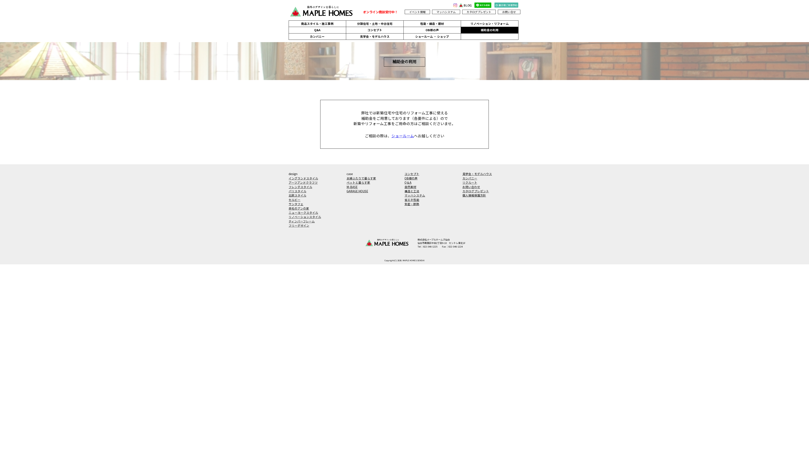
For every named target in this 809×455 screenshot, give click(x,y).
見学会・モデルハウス (375, 36)
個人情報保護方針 (474, 195)
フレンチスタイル (300, 187)
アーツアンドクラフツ (303, 182)
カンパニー (317, 36)
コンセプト (374, 30)
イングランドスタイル (303, 178)
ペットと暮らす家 (358, 182)
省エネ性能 (411, 200)
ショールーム (402, 135)
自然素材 (410, 187)
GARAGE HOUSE (357, 191)
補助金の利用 (489, 30)
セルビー (294, 200)
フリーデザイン (299, 225)
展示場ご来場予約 (508, 5)
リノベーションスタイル (305, 217)
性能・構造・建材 (432, 23)
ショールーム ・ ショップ (432, 36)
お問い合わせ (471, 187)
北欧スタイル (297, 195)
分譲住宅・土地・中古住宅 (374, 23)
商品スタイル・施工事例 (317, 23)
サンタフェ (296, 204)
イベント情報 (417, 12)
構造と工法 (411, 191)
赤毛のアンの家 (299, 208)
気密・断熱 (411, 204)
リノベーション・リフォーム (489, 23)
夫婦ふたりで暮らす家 (361, 178)
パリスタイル (297, 191)
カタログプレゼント (479, 12)
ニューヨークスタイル (303, 212)
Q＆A (407, 182)
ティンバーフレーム (302, 221)
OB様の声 (432, 30)
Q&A (317, 30)
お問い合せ (509, 12)
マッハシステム (446, 12)
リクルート (469, 182)
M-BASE (352, 187)
